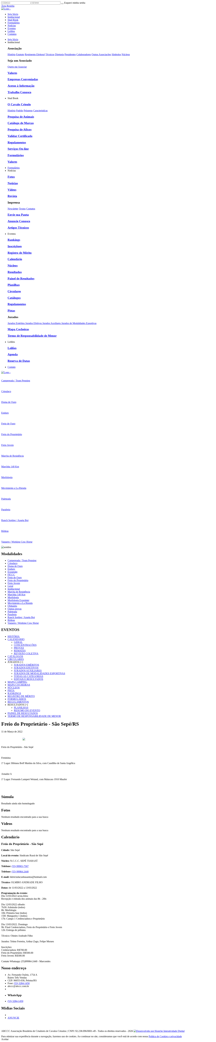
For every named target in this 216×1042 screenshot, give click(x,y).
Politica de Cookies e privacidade (165, 1036)
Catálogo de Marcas (21, 123)
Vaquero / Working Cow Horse (23, 623)
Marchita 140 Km (16, 594)
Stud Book (13, 19)
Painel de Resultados (21, 278)
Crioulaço (12, 563)
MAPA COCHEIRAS (19, 684)
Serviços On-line (18, 148)
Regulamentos (17, 142)
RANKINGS (14, 693)
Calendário (15, 259)
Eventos (12, 28)
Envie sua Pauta (18, 214)
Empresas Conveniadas (23, 79)
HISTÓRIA (14, 636)
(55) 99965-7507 (20, 866)
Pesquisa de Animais (21, 116)
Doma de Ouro (15, 566)
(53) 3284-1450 (22, 983)
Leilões (11, 31)
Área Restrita (7, 6)
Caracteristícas (40, 110)
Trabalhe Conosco (19, 92)
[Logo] (6, 372)
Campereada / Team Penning (22, 560)
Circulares (14, 291)
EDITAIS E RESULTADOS (28, 679)
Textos (22, 208)
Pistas (11, 310)
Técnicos (49, 54)
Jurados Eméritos (16, 323)
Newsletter (13, 208)
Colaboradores (83, 54)
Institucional (14, 17)
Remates (20, 650)
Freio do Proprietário (18, 580)
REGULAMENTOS (18, 702)
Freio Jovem (14, 583)
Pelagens (28, 110)
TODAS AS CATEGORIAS (28, 676)
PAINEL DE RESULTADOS (23, 713)
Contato (11, 367)
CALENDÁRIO (16, 639)
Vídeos (12, 189)
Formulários (14, 22)
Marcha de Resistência (19, 591)
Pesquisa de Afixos (19, 129)
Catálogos (14, 297)
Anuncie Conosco (19, 221)
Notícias (12, 25)
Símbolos (116, 54)
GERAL (18, 642)
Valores (12, 73)
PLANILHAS (21, 707)
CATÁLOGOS (15, 656)
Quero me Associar (17, 66)
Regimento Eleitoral (35, 54)
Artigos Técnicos (18, 227)
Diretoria (59, 54)
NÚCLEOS (14, 687)
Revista (12, 196)
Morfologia (13, 597)
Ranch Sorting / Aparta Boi (21, 617)
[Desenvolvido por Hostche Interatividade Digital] (159, 1031)
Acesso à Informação (21, 85)
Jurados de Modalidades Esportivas (78, 323)
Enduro (11, 569)
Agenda (13, 354)
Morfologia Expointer (18, 600)
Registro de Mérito (20, 252)
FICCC (11, 574)
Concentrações (25, 645)
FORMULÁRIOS (17, 699)
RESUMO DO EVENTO (27, 710)
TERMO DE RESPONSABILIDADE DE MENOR (34, 716)
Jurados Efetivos (33, 323)
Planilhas (14, 284)
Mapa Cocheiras (18, 329)
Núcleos (126, 54)
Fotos (11, 176)
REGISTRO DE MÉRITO (21, 696)
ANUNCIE (13, 1017)
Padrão (19, 110)
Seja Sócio (13, 14)
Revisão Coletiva (26, 653)
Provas (19, 647)
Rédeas (11, 620)
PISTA (11, 690)
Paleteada (12, 611)
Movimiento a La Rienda (20, 603)
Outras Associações (101, 54)
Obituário (12, 606)
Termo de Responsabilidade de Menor (32, 335)
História (11, 54)
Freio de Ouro (15, 577)
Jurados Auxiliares (51, 323)
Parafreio (12, 614)
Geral (10, 586)
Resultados (15, 272)
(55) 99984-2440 (20, 871)
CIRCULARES (16, 659)
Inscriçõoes (15, 246)
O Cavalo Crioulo (19, 104)
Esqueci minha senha (74, 2)
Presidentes (70, 54)
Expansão (12, 571)
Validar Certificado (20, 136)
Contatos (12, 34)
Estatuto (20, 54)
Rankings (14, 239)
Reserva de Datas (19, 361)
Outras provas (15, 608)
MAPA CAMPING (17, 682)
